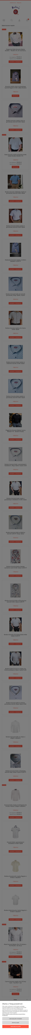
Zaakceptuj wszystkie (15, 1026)
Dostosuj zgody (15, 1022)
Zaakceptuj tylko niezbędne (15, 1018)
